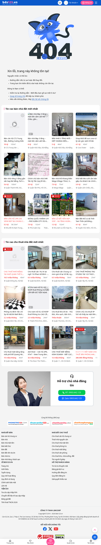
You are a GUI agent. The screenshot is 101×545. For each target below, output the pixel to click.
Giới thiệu (5, 469)
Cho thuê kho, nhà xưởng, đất (63, 456)
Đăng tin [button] (88, 2)
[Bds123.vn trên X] (50, 529)
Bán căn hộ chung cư (9, 436)
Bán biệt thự (6, 446)
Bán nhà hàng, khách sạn (10, 459)
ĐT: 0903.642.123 (73, 392)
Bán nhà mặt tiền (7, 443)
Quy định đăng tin (58, 476)
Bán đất (4, 449)
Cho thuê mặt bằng (59, 449)
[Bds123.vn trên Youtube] (56, 529)
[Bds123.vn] (10, 2)
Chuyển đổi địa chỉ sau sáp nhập (13, 496)
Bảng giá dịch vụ (58, 469)
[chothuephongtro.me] (83, 423)
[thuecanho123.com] (39, 423)
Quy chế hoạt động (8, 476)
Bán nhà (4, 439)
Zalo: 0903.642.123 (73, 398)
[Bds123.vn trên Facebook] (45, 529)
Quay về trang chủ (17, 96)
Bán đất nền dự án (8, 453)
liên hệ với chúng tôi (40, 99)
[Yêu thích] (22, 115)
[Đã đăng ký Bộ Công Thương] (45, 537)
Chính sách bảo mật (8, 482)
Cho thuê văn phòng (59, 453)
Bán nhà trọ (5, 456)
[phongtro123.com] (18, 423)
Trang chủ (5, 466)
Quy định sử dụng (8, 479)
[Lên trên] (95, 530)
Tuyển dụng (5, 472)
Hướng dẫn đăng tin (59, 472)
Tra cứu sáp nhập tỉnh (9, 492)
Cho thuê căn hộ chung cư (61, 436)
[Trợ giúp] (95, 537)
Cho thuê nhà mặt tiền (60, 443)
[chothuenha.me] (61, 423)
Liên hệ (4, 486)
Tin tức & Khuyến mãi (60, 466)
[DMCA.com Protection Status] (59, 537)
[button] (60, 3)
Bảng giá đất (6, 499)
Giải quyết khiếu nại (59, 479)
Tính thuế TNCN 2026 (9, 502)
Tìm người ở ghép (58, 459)
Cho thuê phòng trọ (59, 446)
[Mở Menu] (95, 2)
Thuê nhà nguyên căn (60, 439)
